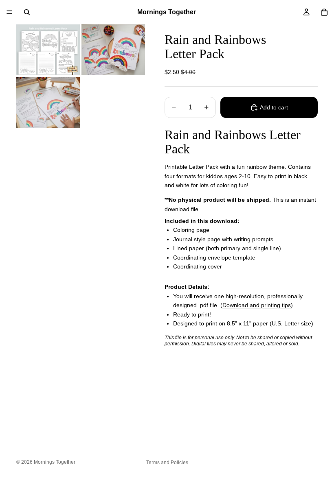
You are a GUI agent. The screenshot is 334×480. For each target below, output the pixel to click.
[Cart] (324, 12)
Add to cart (274, 107)
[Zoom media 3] (48, 102)
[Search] (27, 12)
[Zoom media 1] (48, 49)
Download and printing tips (256, 305)
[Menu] (9, 12)
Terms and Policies (167, 462)
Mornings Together (54, 462)
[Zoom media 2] (113, 49)
